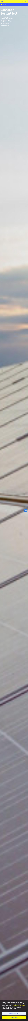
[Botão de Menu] (26, 1)
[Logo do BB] (2, 1)
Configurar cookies (14, 1013)
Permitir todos (14, 1017)
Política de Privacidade (19, 1005)
